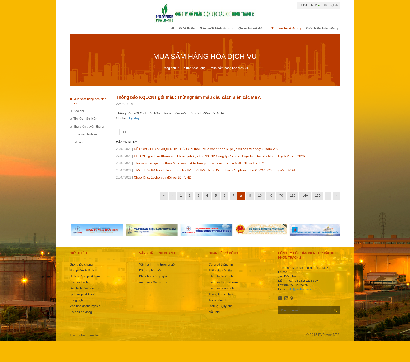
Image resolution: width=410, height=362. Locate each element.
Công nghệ (77, 303)
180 (318, 199)
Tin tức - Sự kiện (85, 122)
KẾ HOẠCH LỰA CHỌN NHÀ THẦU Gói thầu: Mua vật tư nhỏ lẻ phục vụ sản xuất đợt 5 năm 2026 (198, 152)
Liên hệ (93, 338)
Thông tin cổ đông (221, 274)
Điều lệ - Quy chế (221, 309)
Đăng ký (335, 313)
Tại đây (134, 121)
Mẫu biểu (215, 315)
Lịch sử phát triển (82, 297)
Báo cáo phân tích (221, 291)
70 (281, 199)
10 (260, 199)
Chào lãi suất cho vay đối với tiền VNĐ (153, 181)
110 (292, 199)
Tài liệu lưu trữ (219, 303)
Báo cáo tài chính (221, 279)
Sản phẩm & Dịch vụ (84, 274)
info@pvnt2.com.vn (300, 292)
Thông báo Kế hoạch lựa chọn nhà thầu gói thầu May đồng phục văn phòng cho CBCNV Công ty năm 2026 (205, 174)
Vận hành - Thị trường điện (157, 268)
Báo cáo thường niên (223, 285)
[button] (163, 30)
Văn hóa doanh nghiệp (85, 309)
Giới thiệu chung (81, 268)
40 (270, 199)
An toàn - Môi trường (153, 285)
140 (305, 199)
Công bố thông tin (221, 268)
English (332, 5)
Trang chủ (77, 338)
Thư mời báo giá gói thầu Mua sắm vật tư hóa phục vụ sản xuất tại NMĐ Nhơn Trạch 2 (190, 166)
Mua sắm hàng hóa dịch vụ (89, 104)
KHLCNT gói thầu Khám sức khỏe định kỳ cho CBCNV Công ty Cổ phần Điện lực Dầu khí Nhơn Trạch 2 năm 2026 (210, 159)
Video (78, 146)
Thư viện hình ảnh (86, 137)
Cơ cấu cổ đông (81, 315)
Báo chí (78, 114)
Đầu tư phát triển (150, 274)
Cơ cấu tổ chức (81, 285)
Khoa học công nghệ (153, 279)
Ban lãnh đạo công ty (84, 291)
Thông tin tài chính (221, 297)
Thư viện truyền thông (88, 130)
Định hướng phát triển (85, 279)
